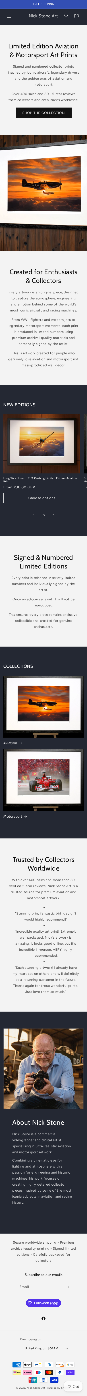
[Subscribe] (67, 1287)
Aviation (10, 743)
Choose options (41, 498)
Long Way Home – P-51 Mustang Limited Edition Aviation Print (40, 479)
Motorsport (12, 816)
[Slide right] (53, 515)
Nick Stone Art (36, 1387)
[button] (9, 16)
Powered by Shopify (58, 1387)
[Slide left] (34, 515)
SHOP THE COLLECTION (43, 113)
